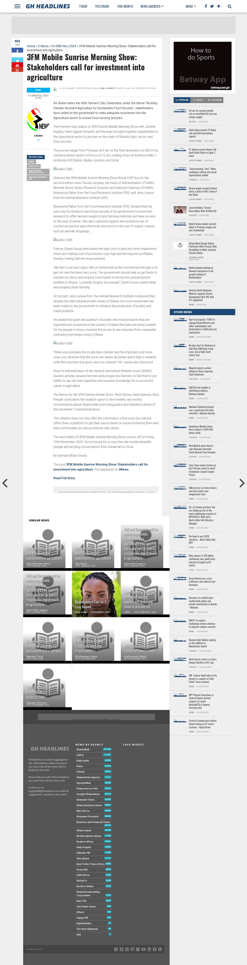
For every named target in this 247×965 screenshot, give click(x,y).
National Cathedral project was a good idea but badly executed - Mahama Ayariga (202, 410)
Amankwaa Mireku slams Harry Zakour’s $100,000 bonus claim (201, 430)
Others (80, 912)
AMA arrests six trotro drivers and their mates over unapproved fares (203, 491)
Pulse (79, 766)
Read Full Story (64, 478)
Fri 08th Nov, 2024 (64, 46)
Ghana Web (83, 749)
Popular (183, 100)
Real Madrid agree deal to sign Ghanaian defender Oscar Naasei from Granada (202, 449)
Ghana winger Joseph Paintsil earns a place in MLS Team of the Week (203, 192)
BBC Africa (82, 810)
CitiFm (80, 755)
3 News (43, 46)
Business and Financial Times (93, 822)
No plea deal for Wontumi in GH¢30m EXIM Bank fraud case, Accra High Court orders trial (202, 350)
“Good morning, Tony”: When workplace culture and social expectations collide (203, 172)
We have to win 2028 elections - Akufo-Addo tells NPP (202, 540)
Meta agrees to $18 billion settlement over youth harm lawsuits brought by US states (202, 560)
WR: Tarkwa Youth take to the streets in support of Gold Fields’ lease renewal (203, 679)
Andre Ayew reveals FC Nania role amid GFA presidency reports (202, 133)
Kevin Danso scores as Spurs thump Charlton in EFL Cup (203, 661)
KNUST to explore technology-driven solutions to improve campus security (202, 624)
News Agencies (151, 6)
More (189, 6)
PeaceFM (82, 869)
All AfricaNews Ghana (88, 836)
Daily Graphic (83, 847)
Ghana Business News (89, 805)
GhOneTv (81, 880)
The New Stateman (87, 929)
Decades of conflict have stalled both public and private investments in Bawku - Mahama (203, 602)
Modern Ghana (84, 886)
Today (83, 6)
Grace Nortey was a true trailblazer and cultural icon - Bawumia (203, 582)
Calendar (216, 100)
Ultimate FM (83, 852)
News (31, 162)
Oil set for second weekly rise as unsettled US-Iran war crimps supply (203, 114)
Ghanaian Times (85, 799)
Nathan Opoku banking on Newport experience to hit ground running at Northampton (201, 272)
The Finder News (86, 906)
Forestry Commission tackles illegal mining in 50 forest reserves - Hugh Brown (203, 724)
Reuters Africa (84, 841)
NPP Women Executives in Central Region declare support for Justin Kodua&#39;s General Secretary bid (201, 702)
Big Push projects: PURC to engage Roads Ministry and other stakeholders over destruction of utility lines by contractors (203, 326)
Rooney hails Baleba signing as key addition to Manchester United (202, 643)
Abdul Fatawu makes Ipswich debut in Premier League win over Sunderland (202, 227)
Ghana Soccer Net (86, 788)
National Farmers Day (38, 178)
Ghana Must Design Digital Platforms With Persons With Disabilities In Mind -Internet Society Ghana (203, 248)
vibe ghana (82, 858)
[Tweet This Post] (17, 59)
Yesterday (102, 6)
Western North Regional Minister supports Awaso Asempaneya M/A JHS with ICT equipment (201, 295)
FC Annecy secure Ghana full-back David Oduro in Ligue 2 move (203, 153)
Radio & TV (34, 166)
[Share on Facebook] (17, 50)
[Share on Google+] (17, 69)
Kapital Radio (83, 923)
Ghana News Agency (88, 777)
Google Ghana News (88, 794)
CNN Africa (82, 875)
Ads (78, 934)
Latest (200, 100)
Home (31, 46)
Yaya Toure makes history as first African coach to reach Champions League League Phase (202, 470)
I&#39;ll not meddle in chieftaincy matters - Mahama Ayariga (199, 391)
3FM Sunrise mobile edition (36, 172)
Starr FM (81, 900)
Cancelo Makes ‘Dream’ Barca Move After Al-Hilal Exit (203, 209)
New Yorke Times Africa (90, 864)
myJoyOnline (83, 782)
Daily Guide (82, 760)
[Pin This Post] (17, 64)
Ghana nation (83, 830)
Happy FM (82, 917)
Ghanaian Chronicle (87, 816)
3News (124, 469)
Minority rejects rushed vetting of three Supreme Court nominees (201, 371)
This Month (125, 6)
